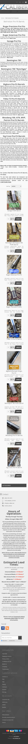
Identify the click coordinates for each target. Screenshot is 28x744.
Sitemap (4, 692)
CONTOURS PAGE (5, 182)
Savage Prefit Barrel (14, 211)
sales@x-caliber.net (9, 543)
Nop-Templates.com (16, 738)
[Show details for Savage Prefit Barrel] (14, 200)
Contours (4, 687)
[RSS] (7, 628)
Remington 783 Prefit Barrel (14, 403)
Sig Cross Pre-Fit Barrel (14, 467)
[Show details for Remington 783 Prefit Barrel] (14, 392)
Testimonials (5, 669)
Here (4, 174)
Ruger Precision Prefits (14, 307)
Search (4, 722)
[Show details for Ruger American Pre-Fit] (14, 264)
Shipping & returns (6, 656)
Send (20, 638)
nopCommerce (16, 736)
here (7, 81)
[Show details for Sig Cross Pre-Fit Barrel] (14, 457)
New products (5, 714)
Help (3, 682)
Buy (13, 218)
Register (17, 2)
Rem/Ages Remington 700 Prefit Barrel (14, 244)
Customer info (5, 699)
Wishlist (4, 707)
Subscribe (4, 640)
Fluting (4, 684)
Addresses (4, 702)
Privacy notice (5, 659)
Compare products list (7, 720)
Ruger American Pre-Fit (14, 275)
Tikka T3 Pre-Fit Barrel (14, 339)
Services (4, 689)
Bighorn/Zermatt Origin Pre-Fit (14, 372)
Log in (20, 2)
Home (2, 18)
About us (4, 664)
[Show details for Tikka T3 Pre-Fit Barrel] (14, 328)
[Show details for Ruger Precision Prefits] (14, 296)
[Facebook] (3, 628)
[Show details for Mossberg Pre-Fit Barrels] (14, 424)
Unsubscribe (12, 640)
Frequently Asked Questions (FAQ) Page (14, 617)
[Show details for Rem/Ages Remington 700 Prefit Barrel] (14, 232)
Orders (4, 704)
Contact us (5, 676)
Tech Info (4, 653)
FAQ (3, 679)
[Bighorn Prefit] (14, 360)
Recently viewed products (8, 717)
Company (4, 666)
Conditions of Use (6, 661)
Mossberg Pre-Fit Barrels (14, 435)
